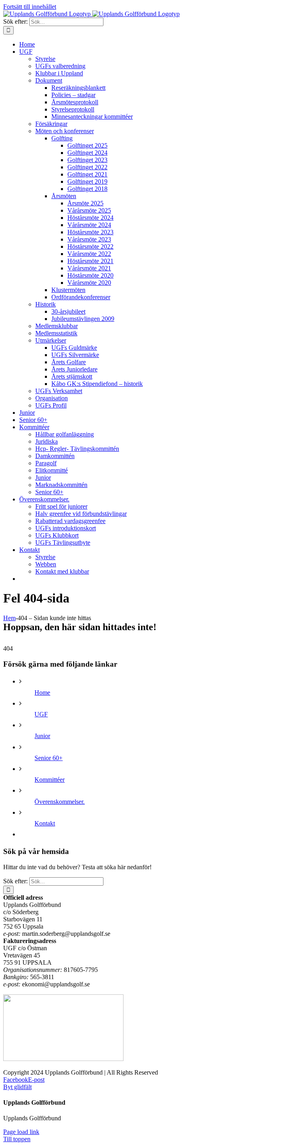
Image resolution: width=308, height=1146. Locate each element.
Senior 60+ (48, 758)
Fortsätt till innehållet (29, 6)
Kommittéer (49, 779)
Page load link (21, 1131)
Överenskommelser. (59, 801)
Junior (42, 735)
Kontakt (44, 823)
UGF (41, 714)
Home (42, 692)
